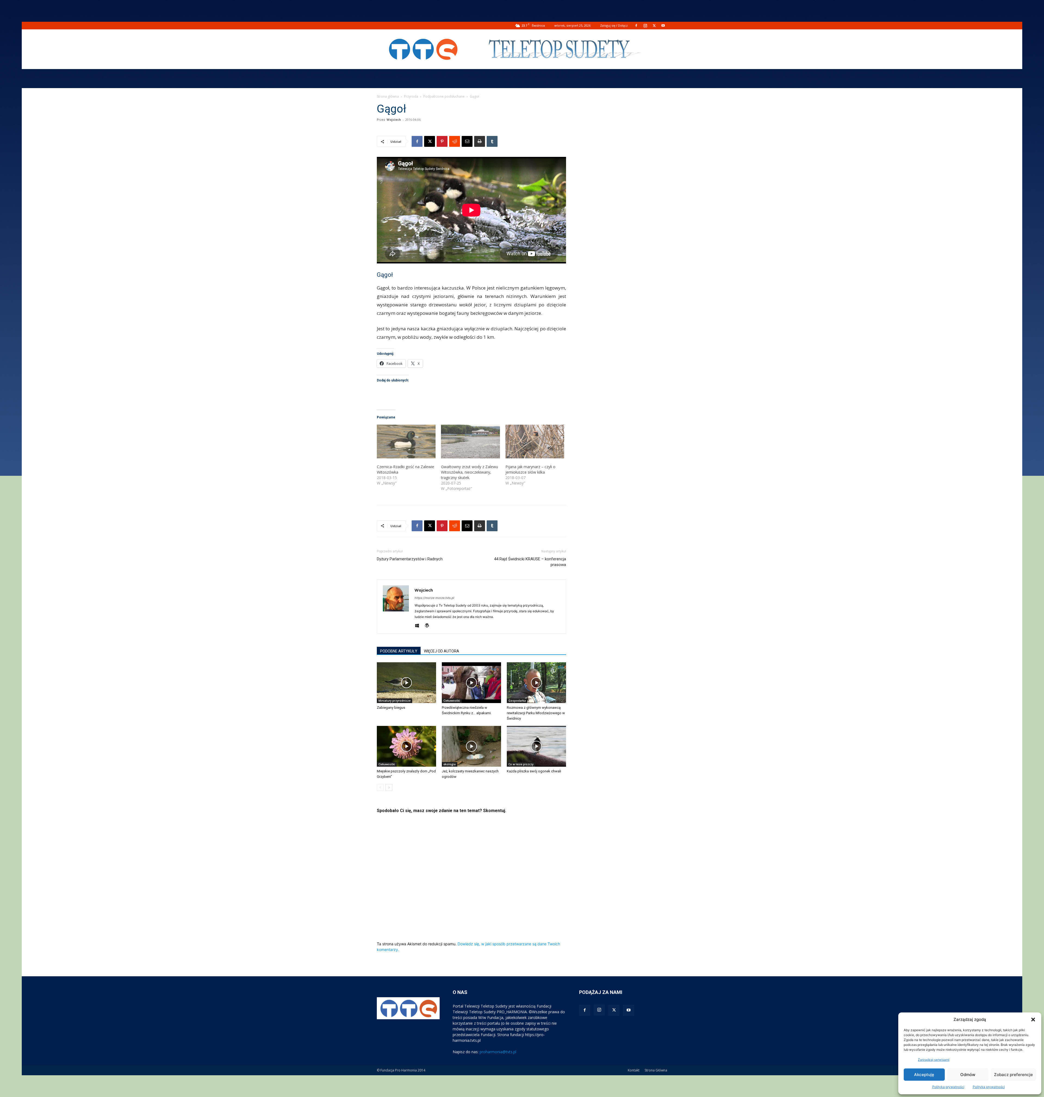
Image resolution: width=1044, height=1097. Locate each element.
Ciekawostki (451, 701)
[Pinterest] (442, 141)
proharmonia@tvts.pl (498, 1051)
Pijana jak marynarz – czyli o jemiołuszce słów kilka (530, 469)
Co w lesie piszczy (520, 764)
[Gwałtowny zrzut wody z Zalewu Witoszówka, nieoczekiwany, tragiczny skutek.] (470, 441)
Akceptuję (924, 1074)
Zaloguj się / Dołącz (614, 25)
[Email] (467, 141)
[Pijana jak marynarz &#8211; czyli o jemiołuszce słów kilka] (534, 441)
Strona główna (388, 96)
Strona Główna (656, 1070)
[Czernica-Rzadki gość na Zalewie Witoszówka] (406, 441)
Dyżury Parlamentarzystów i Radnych (410, 559)
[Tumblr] (492, 141)
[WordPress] (428, 626)
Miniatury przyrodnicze (394, 701)
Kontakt (633, 1070)
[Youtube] (663, 25)
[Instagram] (645, 25)
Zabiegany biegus (391, 708)
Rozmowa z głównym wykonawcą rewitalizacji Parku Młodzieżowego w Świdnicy (536, 713)
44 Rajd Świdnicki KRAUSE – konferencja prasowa (530, 562)
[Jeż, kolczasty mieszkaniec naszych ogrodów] (471, 746)
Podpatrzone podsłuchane (444, 96)
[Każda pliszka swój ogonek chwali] (536, 746)
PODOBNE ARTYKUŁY (398, 651)
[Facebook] (636, 25)
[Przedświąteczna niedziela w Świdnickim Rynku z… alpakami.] (471, 682)
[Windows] (419, 626)
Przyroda (411, 96)
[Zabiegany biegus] (406, 682)
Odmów (967, 1074)
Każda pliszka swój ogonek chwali (534, 771)
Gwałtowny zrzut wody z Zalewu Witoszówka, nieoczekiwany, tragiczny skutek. (469, 472)
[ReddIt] (454, 141)
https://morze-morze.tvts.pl (434, 598)
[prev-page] (380, 787)
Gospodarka (517, 701)
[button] (1033, 1019)
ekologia (449, 764)
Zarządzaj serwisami (933, 1060)
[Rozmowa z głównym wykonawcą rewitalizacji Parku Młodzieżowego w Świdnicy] (536, 682)
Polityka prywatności (948, 1087)
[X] (654, 25)
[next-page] (389, 787)
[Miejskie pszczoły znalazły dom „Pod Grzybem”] (406, 746)
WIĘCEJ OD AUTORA (441, 651)
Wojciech (394, 119)
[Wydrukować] (479, 141)
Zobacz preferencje (1013, 1074)
